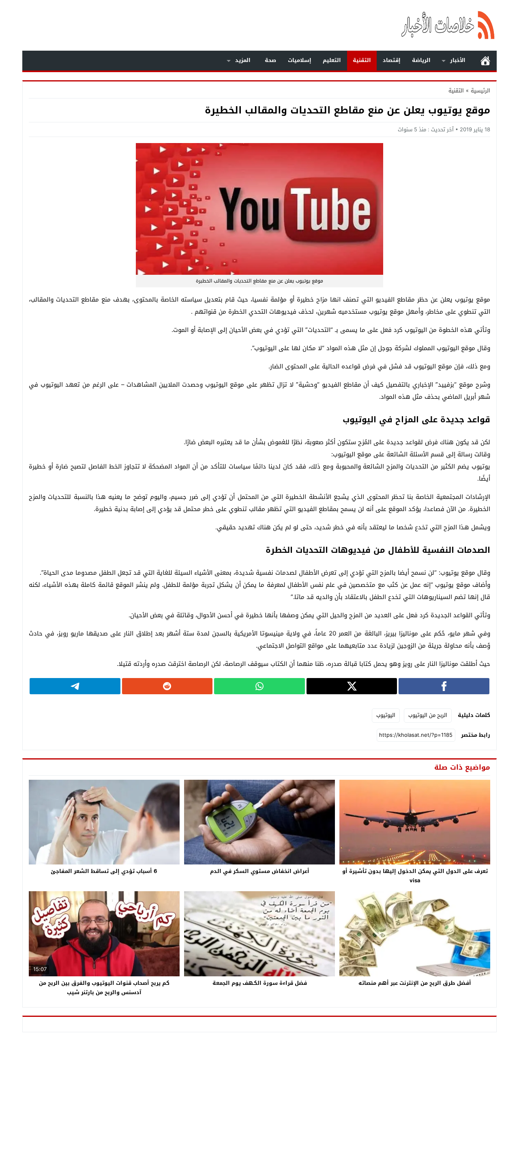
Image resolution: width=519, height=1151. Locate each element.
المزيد (243, 60)
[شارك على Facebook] (444, 686)
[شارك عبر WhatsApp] (259, 686)
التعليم (332, 60)
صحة (270, 60)
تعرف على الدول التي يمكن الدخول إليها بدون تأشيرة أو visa (415, 876)
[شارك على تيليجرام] (75, 686)
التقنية (362, 60)
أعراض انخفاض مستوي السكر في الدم (259, 871)
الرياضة (421, 60)
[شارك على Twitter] (352, 686)
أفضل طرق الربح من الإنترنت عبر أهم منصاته (414, 983)
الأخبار (457, 60)
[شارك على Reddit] (167, 686)
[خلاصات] (407, 25)
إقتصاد (392, 60)
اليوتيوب (385, 715)
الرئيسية (485, 60)
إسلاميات (299, 60)
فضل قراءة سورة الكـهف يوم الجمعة (259, 983)
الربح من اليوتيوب (427, 715)
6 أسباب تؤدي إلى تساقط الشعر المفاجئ (104, 871)
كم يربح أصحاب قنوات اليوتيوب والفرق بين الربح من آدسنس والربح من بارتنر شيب (104, 987)
